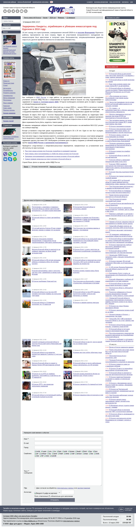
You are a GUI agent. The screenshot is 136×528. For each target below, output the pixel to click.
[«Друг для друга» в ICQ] (15, 159)
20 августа (112, 219)
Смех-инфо (7, 108)
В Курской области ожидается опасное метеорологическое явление (118, 373)
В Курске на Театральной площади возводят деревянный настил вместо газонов (119, 391)
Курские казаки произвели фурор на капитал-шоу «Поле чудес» (86, 374)
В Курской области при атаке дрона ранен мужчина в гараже (117, 284)
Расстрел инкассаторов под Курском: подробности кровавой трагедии (50, 151)
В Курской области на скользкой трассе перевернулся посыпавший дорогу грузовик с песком (87, 240)
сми (131, 2)
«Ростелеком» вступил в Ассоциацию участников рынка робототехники (116, 98)
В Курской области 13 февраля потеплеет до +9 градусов (43, 303)
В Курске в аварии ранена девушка (86, 302)
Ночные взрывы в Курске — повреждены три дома (117, 315)
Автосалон (7, 88)
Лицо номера (8, 103)
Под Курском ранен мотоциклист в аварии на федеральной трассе (119, 187)
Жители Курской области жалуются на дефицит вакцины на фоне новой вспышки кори (46, 251)
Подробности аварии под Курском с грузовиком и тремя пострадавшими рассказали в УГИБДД (86, 219)
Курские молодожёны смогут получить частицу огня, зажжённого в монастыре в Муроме (47, 272)
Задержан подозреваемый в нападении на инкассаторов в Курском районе (52, 156)
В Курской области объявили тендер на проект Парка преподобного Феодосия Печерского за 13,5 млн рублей (119, 91)
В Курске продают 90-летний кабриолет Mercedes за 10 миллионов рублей (119, 263)
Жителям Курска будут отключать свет (115, 356)
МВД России (41, 97)
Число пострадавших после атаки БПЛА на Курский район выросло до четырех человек (119, 104)
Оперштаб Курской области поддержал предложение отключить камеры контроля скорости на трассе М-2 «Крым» (119, 300)
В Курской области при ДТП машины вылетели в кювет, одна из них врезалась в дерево (86, 293)
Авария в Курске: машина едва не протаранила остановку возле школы (119, 222)
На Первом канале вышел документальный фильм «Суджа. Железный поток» (10, 49)
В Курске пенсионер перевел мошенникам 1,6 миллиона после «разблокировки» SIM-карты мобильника (47, 240)
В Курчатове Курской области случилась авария (84, 208)
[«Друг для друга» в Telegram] (13, 11)
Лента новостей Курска (32, 17)
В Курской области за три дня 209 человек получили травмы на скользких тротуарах (46, 293)
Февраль (61, 17)
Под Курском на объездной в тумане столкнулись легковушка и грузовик (86, 282)
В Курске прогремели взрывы (120, 126)
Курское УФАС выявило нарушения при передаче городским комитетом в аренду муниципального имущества (118, 166)
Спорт (5, 85)
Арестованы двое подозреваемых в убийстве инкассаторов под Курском (51, 154)
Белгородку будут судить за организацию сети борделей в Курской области (119, 275)
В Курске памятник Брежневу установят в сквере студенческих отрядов (118, 378)
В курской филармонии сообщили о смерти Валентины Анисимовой (119, 140)
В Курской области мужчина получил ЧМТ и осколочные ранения (118, 410)
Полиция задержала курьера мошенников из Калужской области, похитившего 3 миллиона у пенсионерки (118, 146)
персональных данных (65, 488)
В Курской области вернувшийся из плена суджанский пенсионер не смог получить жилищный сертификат (119, 240)
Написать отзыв (56, 167)
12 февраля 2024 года (51, 200)
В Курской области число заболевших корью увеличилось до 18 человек (87, 364)
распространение (83, 488)
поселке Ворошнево (86, 32)
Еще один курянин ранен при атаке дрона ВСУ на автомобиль (117, 85)
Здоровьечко (8, 95)
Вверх (26, 167)
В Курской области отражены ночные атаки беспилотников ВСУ (118, 191)
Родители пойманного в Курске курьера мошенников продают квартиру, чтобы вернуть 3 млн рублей (119, 294)
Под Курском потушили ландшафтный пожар (115, 200)
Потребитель (8, 90)
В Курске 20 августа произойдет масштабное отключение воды (119, 369)
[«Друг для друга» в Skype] (10, 159)
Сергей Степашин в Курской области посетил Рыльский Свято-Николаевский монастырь (46, 343)
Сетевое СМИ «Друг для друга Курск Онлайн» (20, 516)
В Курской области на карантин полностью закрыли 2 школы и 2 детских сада (47, 354)
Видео (5, 32)
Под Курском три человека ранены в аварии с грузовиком (86, 229)
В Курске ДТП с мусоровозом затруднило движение (42, 385)
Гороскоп (6, 106)
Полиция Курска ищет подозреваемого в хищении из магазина (119, 361)
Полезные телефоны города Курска (11, 137)
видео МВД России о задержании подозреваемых (47, 143)
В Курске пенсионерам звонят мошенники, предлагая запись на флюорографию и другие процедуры (118, 130)
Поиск (5, 17)
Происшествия (8, 83)
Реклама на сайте (112, 17)
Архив (45, 17)
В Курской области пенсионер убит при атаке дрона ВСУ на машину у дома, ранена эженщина (119, 75)
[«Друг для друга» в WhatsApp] (10, 154)
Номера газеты (8, 58)
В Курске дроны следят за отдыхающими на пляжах (117, 136)
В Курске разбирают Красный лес (44, 281)
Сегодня (112, 71)
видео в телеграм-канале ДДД (46, 102)
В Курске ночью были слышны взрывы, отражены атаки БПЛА (118, 325)
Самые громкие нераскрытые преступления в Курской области (48, 159)
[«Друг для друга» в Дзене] (17, 11)
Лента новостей (112, 67)
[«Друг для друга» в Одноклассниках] (9, 11)
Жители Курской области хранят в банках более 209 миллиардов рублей (46, 364)
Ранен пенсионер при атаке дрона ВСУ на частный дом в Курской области (119, 351)
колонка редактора (101, 2)
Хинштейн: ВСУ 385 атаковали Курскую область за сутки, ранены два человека (119, 320)
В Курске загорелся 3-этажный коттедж (87, 384)
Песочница (7, 100)
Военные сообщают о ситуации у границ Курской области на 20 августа (119, 340)
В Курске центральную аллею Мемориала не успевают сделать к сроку (118, 420)
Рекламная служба (10, 143)
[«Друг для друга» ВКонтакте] (5, 11)
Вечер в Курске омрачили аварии (121, 347)
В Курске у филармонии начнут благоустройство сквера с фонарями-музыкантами (119, 385)
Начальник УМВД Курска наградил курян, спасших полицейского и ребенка (119, 257)
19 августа (112, 344)
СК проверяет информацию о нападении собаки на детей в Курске (118, 235)
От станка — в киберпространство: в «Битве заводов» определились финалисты (119, 110)
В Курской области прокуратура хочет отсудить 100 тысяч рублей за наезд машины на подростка (87, 262)
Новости (6, 81)
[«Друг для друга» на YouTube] (21, 11)
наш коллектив (114, 2)
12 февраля (70, 17)
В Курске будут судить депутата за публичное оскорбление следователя (87, 250)
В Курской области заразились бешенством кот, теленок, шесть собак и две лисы (119, 209)
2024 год (53, 17)
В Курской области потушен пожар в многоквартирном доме (117, 330)
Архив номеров (9, 113)
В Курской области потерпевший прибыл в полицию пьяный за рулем (47, 396)
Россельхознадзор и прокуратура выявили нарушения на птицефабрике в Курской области (119, 335)
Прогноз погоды (9, 110)
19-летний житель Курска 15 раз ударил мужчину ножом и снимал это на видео (46, 229)
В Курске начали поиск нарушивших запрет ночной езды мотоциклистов (117, 401)
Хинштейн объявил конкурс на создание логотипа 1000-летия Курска (119, 227)
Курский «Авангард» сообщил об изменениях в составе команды (119, 280)
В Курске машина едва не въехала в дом (88, 395)
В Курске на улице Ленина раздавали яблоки (117, 307)
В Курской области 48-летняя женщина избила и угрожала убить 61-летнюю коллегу (46, 262)
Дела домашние (9, 98)
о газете (90, 2)
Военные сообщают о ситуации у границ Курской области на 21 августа (119, 214)
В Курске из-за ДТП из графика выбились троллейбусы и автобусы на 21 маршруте (46, 375)
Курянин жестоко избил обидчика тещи (87, 352)
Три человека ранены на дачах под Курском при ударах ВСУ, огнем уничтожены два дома (118, 122)
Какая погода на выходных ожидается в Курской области (117, 196)
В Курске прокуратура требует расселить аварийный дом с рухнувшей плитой (118, 246)
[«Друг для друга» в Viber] (5, 154)
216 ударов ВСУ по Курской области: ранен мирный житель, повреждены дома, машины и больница (119, 182)
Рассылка (7, 25)
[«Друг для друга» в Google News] (26, 11)
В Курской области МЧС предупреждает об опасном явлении (118, 251)
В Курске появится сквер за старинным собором (117, 365)
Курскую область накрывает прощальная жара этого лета (117, 160)
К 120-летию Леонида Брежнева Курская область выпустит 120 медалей (119, 269)
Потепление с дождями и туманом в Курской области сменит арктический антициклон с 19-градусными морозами (46, 208)
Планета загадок (9, 93)
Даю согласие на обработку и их (63, 488)
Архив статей (8, 121)
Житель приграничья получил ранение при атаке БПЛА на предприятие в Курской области (118, 116)
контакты (125, 2)
